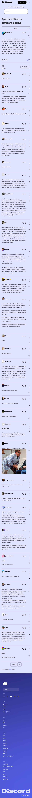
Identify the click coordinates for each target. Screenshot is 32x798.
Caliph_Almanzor (9, 480)
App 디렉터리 (6, 712)
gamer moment (9, 556)
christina (7, 571)
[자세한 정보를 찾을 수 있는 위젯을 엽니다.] (25, 795)
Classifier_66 (8, 32)
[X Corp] (4, 59)
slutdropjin (8, 361)
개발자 (5, 751)
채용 (4, 722)
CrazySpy (7, 584)
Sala (6, 627)
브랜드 (5, 725)
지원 (4, 735)
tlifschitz (7, 398)
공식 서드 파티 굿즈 (8, 756)
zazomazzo (8, 298)
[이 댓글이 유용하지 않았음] (29, 78)
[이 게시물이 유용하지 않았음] (29, 37)
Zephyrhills (8, 73)
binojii (7, 123)
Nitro (4, 706)
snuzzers (7, 162)
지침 (4, 771)
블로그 (5, 740)
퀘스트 (5, 753)
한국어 (7, 689)
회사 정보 (5, 779)
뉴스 (4, 727)
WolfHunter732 (9, 493)
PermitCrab (8, 348)
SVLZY (7, 530)
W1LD (6, 222)
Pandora (7, 335)
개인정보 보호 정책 (8, 766)
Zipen (6, 108)
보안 (4, 738)
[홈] (7, 2)
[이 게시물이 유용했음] (29, 33)
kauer (6, 86)
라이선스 (5, 776)
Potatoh (7, 249)
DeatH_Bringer (9, 194)
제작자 (5, 745)
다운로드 (5, 704)
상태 (4, 709)
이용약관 (5, 764)
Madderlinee (8, 411)
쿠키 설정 (5, 769)
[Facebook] (2, 59)
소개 (4, 720)
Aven (6, 443)
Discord (10, 7)
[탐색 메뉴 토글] (29, 2)
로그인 (10, 669)
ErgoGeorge (8, 507)
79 (29, 59)
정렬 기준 (25, 67)
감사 (4, 774)
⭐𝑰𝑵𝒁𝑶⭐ (8, 279)
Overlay (21, 7)
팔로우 (16, 28)
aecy (6, 614)
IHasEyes (7, 648)
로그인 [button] (22, 2)
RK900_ (7, 385)
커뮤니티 (5, 748)
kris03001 (7, 424)
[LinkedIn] (6, 59)
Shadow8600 (8, 139)
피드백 (16, 7)
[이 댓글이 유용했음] (29, 73)
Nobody (7, 174)
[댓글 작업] (29, 81)
